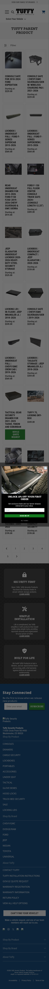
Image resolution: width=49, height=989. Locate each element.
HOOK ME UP (24, 516)
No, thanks (24, 520)
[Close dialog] (45, 468)
